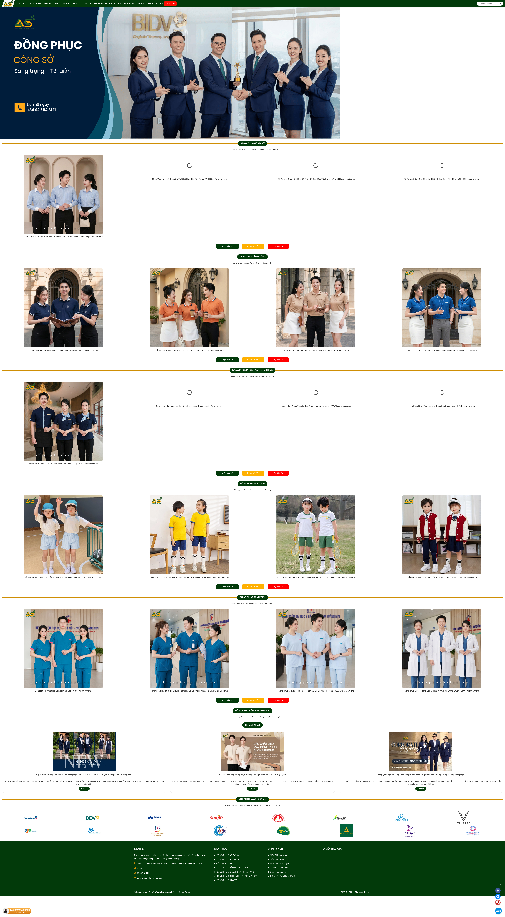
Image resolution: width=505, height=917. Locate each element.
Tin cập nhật (252, 725)
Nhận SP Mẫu (253, 246)
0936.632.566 (143, 868)
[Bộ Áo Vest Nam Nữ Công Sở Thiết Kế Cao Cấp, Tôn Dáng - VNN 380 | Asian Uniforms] (442, 194)
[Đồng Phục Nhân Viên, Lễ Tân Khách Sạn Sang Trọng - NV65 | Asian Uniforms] (315, 421)
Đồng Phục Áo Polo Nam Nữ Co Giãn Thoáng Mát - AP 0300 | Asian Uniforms (64, 350)
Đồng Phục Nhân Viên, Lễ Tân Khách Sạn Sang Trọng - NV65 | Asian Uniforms (316, 464)
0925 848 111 (143, 873)
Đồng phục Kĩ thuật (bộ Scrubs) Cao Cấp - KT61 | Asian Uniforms (63, 691)
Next (503, 73)
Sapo (187, 892)
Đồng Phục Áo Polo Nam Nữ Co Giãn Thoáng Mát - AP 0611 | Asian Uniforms (442, 350)
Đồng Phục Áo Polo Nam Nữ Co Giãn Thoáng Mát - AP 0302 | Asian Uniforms (316, 350)
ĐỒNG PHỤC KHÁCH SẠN (122, 4)
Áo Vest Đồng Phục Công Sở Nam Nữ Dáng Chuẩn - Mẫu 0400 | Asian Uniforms (63, 237)
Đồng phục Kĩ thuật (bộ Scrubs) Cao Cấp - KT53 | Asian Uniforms (190, 691)
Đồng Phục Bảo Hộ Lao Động (252, 711)
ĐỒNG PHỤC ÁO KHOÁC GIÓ (230, 859)
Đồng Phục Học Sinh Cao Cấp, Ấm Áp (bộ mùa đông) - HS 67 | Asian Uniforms (64, 519)
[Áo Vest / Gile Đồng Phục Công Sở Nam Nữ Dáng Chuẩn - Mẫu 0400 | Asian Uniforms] (315, 194)
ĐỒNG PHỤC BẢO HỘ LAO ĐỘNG (232, 868)
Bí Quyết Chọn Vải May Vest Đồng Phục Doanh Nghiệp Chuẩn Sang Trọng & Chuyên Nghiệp (421, 775)
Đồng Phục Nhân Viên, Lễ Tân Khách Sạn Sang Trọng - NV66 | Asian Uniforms (442, 464)
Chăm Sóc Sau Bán (279, 872)
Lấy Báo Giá (170, 3)
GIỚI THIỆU (346, 892)
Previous (2, 73)
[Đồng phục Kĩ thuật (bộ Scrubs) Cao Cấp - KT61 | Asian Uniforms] (63, 648)
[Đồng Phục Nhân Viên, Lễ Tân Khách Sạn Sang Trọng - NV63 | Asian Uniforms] (189, 421)
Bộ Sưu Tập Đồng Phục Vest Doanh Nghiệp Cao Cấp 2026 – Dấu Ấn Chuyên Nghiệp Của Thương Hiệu (84, 775)
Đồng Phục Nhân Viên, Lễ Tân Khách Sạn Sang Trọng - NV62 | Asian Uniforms (63, 464)
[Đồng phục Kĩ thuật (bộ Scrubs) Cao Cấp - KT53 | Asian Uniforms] (189, 648)
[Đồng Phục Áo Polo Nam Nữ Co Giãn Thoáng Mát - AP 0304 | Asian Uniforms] (189, 307)
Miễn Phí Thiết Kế (278, 859)
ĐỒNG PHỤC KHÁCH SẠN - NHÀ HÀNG (235, 872)
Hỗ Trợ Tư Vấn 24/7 (279, 868)
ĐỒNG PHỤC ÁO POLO (227, 855)
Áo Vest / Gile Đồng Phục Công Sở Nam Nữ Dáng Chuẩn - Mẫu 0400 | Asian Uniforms (316, 237)
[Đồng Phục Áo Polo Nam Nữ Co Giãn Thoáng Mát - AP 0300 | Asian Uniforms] (63, 307)
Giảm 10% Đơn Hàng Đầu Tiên (284, 876)
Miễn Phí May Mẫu (278, 855)
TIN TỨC (158, 4)
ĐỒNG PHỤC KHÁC (144, 4)
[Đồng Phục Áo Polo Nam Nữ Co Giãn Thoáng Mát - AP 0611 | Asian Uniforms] (442, 307)
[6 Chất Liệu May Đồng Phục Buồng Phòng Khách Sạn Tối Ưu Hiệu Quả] (252, 751)
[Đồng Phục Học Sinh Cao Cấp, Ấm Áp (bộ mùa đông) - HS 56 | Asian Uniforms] (315, 506)
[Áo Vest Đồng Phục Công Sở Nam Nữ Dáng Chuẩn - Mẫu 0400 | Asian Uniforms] (63, 194)
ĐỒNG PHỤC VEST (225, 863)
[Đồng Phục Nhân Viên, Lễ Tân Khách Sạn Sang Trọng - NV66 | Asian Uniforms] (442, 421)
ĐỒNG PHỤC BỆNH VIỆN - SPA (96, 4)
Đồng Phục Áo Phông (252, 257)
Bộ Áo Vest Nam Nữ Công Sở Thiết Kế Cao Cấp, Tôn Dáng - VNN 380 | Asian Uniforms (442, 237)
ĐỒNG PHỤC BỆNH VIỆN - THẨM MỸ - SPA (236, 876)
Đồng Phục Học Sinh (252, 484)
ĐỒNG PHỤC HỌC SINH (48, 4)
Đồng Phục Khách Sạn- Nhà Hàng (252, 370)
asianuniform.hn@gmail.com (150, 878)
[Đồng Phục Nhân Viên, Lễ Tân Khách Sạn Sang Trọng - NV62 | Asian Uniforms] (63, 421)
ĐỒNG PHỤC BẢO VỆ (226, 880)
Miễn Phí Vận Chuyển (279, 863)
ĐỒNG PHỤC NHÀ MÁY (70, 4)
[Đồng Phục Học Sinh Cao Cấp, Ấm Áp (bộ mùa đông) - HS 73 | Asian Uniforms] (189, 506)
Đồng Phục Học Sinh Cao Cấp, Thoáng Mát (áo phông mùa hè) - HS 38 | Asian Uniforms (442, 577)
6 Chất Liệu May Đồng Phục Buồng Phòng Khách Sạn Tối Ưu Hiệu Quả (252, 775)
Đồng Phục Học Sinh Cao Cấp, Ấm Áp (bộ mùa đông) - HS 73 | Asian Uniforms (190, 519)
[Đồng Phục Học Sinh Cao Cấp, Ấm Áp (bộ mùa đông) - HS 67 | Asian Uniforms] (63, 506)
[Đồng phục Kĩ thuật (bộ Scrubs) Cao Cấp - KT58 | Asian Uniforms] (315, 648)
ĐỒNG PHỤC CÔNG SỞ (26, 4)
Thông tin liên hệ (362, 892)
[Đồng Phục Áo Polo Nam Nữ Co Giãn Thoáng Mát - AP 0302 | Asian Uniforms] (315, 307)
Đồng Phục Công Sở (252, 143)
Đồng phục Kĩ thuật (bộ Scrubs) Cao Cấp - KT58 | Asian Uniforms (316, 691)
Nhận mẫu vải (228, 246)
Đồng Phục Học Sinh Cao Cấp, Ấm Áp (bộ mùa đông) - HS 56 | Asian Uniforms (316, 519)
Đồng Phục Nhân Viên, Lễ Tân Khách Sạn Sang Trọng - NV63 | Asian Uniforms (190, 464)
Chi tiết (84, 789)
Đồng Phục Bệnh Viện (252, 597)
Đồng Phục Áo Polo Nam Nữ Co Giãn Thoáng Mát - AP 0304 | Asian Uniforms (190, 350)
